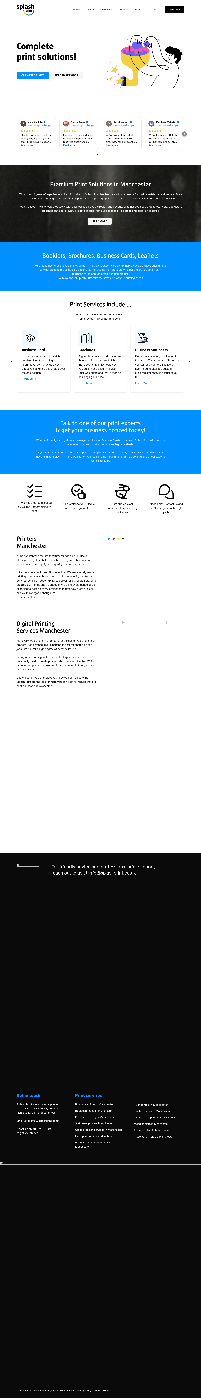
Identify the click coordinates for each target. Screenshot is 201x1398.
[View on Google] (23, 124)
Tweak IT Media (101, 1390)
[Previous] (12, 361)
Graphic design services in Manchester (98, 1129)
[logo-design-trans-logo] (25, 10)
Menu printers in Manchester (151, 1123)
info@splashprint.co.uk (107, 318)
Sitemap (71, 1390)
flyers (164, 206)
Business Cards (116, 256)
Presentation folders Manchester (153, 1136)
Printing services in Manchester (94, 1104)
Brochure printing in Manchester (94, 1117)
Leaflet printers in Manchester (152, 1111)
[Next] (189, 361)
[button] (16, 133)
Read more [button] (26, 145)
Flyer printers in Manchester (151, 1104)
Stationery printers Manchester (94, 1123)
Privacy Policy (84, 1390)
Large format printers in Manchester (155, 1117)
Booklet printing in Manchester (93, 1110)
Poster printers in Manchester (152, 1130)
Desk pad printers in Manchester (95, 1136)
